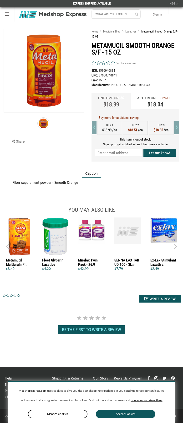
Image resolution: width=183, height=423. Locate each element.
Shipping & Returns (67, 378)
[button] (160, 299)
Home (95, 31)
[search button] (136, 14)
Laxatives (130, 31)
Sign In (157, 14)
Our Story (100, 378)
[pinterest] (173, 378)
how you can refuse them (147, 400)
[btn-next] (7, 244)
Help (8, 378)
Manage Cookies (57, 413)
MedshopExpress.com (33, 390)
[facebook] (149, 378)
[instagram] (156, 378)
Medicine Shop (111, 31)
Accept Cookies (125, 413)
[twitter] (165, 378)
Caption (91, 173)
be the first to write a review (91, 329)
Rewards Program (128, 378)
